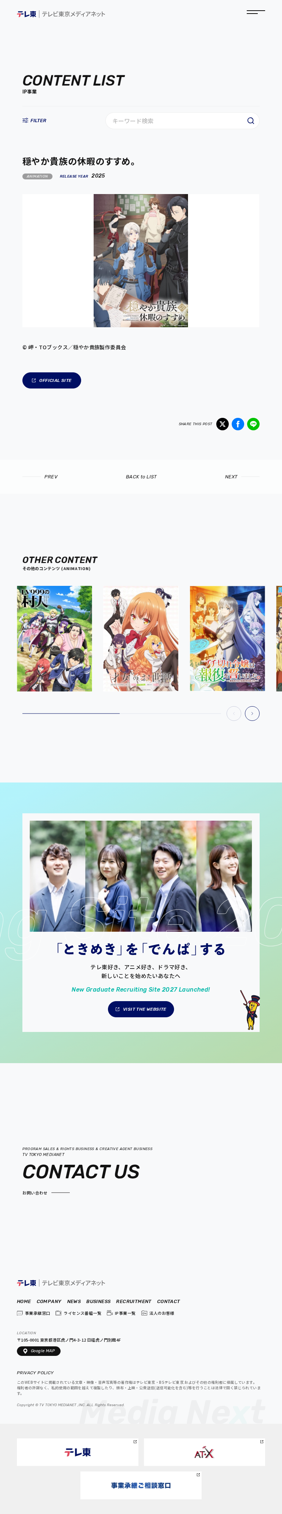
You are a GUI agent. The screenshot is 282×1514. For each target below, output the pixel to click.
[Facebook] (238, 424)
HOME (24, 1301)
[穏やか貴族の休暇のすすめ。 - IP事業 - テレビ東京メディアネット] (61, 14)
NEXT (231, 476)
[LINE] (253, 424)
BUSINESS (98, 1301)
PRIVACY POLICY (36, 1373)
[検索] (250, 121)
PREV (51, 476)
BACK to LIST (141, 476)
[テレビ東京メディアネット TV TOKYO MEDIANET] (61, 1283)
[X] (222, 424)
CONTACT (168, 1301)
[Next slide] (252, 713)
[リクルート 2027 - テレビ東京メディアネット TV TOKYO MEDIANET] (140, 923)
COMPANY (49, 1301)
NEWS (74, 1301)
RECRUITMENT (133, 1301)
